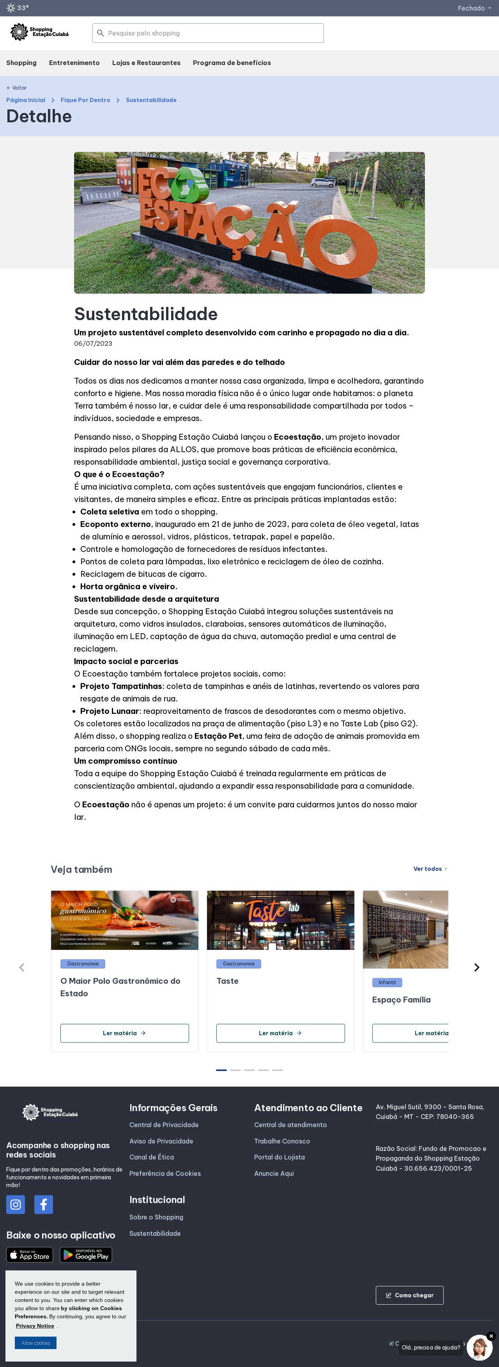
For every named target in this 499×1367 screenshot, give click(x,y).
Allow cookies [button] (35, 1343)
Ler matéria (124, 1033)
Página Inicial (25, 100)
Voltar (16, 88)
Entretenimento (74, 63)
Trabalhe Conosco (282, 1141)
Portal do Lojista (279, 1157)
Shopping (21, 63)
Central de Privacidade (164, 1125)
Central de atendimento (290, 1125)
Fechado (475, 8)
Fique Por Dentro (85, 100)
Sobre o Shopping (156, 1217)
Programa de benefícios (232, 63)
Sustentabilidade (155, 1233)
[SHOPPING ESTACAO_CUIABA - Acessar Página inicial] (39, 33)
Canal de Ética (151, 1157)
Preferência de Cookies (165, 1173)
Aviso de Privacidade (161, 1141)
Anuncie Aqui (274, 1173)
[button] (477, 967)
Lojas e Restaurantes (146, 63)
